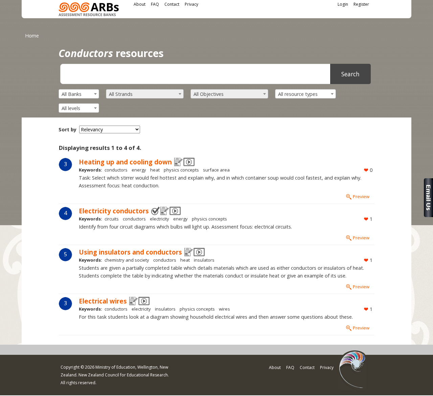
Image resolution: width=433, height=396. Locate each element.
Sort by (67, 129)
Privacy (191, 4)
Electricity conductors (114, 211)
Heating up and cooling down (125, 162)
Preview (361, 196)
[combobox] (79, 94)
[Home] (89, 10)
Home (32, 35)
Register (361, 4)
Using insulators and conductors (130, 252)
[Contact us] (428, 215)
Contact (171, 4)
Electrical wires (103, 301)
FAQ (155, 4)
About (139, 4)
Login (343, 4)
